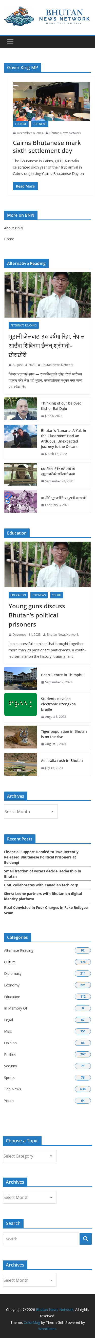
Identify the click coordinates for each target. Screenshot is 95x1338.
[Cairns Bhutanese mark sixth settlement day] (51, 101)
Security (10, 1066)
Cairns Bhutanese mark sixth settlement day (47, 146)
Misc (8, 1031)
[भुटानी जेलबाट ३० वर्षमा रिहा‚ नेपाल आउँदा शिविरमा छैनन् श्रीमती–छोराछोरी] (47, 295)
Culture (21, 124)
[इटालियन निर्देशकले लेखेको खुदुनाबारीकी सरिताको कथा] (20, 475)
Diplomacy (13, 973)
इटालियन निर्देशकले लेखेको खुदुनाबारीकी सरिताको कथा (58, 471)
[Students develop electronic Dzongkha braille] (20, 708)
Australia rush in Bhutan (62, 760)
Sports (9, 1077)
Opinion (10, 1042)
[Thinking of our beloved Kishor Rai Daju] (20, 409)
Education (18, 595)
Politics (10, 1054)
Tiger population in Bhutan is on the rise (64, 734)
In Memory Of (15, 1008)
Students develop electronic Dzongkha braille (58, 704)
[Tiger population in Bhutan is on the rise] (20, 738)
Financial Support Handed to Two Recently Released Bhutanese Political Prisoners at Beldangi (41, 857)
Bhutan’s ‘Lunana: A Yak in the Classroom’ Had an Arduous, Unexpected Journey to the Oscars (63, 438)
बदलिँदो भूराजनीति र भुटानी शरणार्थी (63, 497)
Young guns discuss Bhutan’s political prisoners (37, 615)
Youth (56, 595)
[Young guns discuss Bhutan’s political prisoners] (47, 564)
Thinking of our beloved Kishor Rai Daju (61, 406)
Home (9, 238)
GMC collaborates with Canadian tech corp (41, 885)
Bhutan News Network (65, 133)
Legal (8, 1019)
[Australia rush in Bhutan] (20, 764)
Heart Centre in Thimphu (62, 674)
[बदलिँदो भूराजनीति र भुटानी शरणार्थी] (20, 501)
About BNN (13, 228)
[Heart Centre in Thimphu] (20, 678)
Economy (12, 985)
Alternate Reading (24, 325)
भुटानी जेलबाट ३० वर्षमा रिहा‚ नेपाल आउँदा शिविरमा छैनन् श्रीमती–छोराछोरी (47, 345)
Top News (39, 124)
